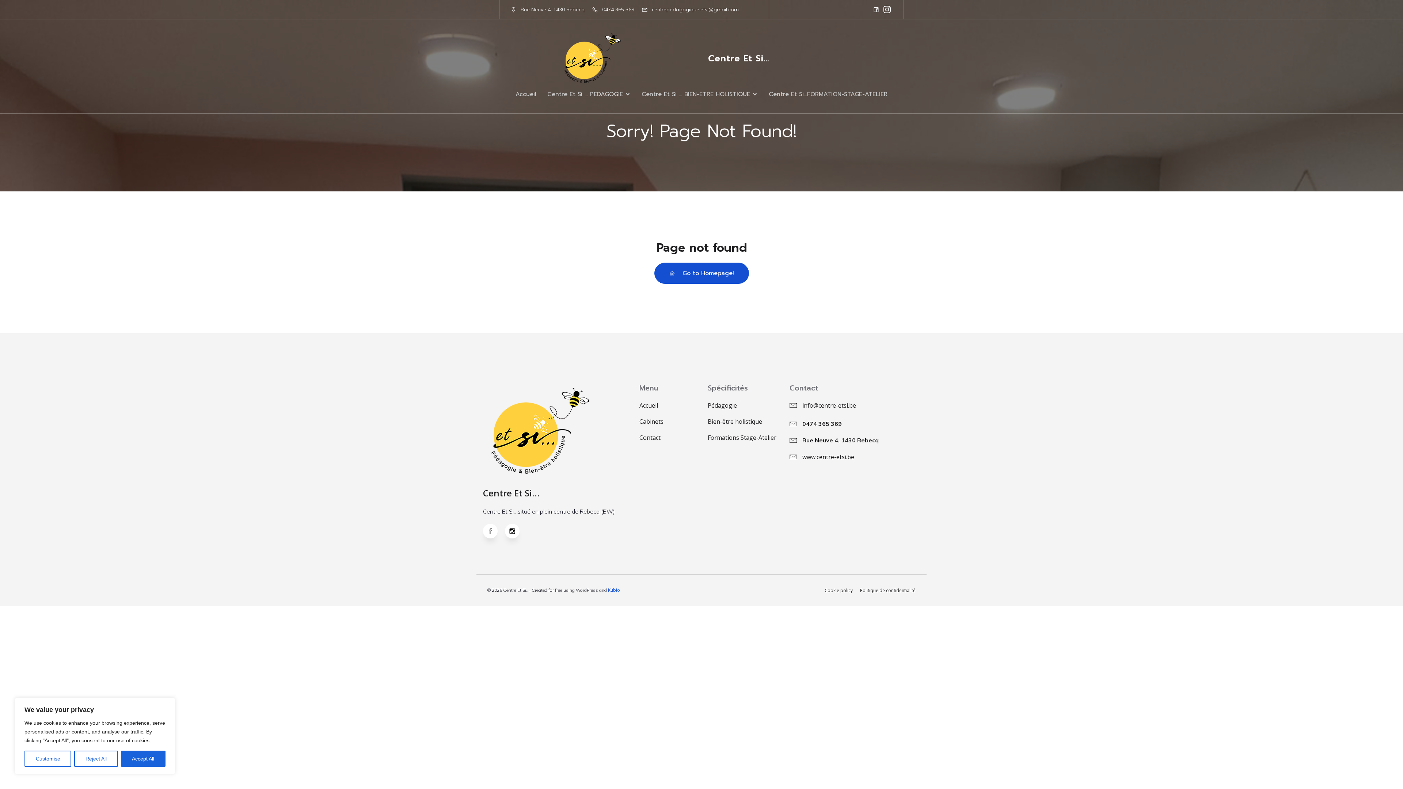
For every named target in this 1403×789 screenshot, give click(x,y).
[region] (95, 736)
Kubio (614, 590)
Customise (48, 759)
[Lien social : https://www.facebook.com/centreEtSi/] (876, 9)
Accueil (526, 94)
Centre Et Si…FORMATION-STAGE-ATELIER (828, 94)
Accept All (143, 759)
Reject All (96, 759)
